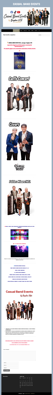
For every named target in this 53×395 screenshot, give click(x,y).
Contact (36, 30)
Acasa (21, 30)
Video (29, 30)
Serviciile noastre (16, 30)
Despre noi (25, 30)
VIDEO (15, 344)
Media (32, 30)
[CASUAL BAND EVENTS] (26, 17)
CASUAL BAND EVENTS (26, 4)
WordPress (33, 393)
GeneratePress (27, 393)
